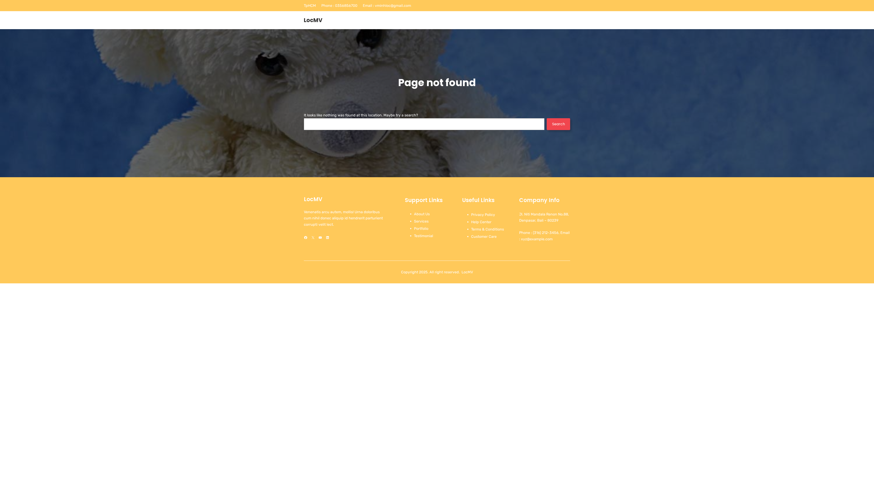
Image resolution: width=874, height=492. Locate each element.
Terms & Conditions (487, 229)
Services (421, 221)
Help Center (481, 222)
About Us (422, 214)
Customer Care (484, 236)
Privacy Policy (483, 215)
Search (558, 124)
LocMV (313, 20)
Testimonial (423, 236)
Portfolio (421, 228)
